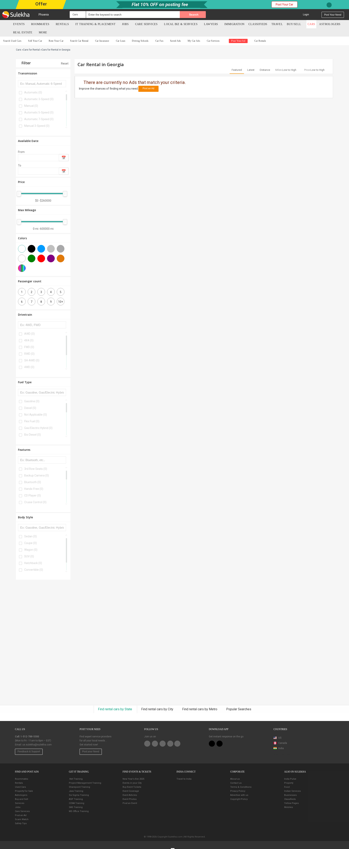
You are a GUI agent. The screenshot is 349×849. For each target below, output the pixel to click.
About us (235, 779)
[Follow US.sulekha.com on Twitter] (155, 744)
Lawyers (211, 24)
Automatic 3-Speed (39, 99)
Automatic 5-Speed (39, 112)
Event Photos (130, 799)
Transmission (27, 73)
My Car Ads (194, 40)
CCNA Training (76, 803)
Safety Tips (21, 823)
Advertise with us (239, 795)
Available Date (28, 141)
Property (288, 783)
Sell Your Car (35, 40)
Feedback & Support (29, 751)
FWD (29, 347)
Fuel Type (25, 382)
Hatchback (33, 563)
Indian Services (292, 791)
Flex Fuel (31, 421)
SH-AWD (31, 360)
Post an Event (130, 803)
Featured (237, 69)
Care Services (146, 24)
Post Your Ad (238, 40)
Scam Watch (21, 819)
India (281, 748)
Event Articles (130, 795)
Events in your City (132, 783)
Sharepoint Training (79, 787)
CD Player (32, 495)
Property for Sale (24, 791)
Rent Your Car (56, 40)
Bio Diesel (32, 434)
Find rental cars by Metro (200, 709)
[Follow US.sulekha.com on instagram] (170, 744)
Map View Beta (281, 754)
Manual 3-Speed (36, 125)
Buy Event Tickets (132, 787)
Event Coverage (131, 791)
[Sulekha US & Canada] (15, 14)
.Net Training (76, 779)
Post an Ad (148, 88)
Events (19, 24)
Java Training (76, 791)
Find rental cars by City (157, 709)
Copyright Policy (239, 799)
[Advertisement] (43, 644)
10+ (60, 301)
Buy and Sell (21, 799)
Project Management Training (85, 783)
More (43, 32)
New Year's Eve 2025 (133, 779)
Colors (22, 238)
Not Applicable (35, 414)
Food (287, 787)
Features (24, 450)
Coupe (30, 543)
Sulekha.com (5, 25)
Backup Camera (36, 475)
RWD (29, 353)
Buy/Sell (294, 24)
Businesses (290, 795)
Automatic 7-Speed (39, 119)
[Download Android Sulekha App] (220, 744)
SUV (29, 556)
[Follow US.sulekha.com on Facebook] (147, 744)
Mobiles (288, 807)
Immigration (234, 24)
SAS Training (76, 807)
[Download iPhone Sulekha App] (212, 744)
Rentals (62, 24)
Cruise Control (35, 502)
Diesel (30, 408)
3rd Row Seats (35, 468)
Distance (265, 69)
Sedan (30, 536)
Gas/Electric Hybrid (38, 428)
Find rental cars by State (115, 709)
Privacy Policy (237, 791)
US (279, 737)
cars (311, 24)
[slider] (19, 194)
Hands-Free (33, 488)
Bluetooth (32, 482)
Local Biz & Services (181, 24)
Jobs (125, 24)
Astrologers (329, 24)
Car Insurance (102, 40)
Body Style (25, 517)
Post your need (332, 14)
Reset (64, 63)
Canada (282, 743)
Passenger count (29, 281)
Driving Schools (140, 40)
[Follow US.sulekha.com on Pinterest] (163, 744)
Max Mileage (27, 210)
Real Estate (22, 32)
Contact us (236, 783)
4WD (29, 367)
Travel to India (184, 779)
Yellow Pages (291, 803)
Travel (277, 24)
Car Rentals (260, 40)
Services (19, 803)
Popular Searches (238, 709)
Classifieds (257, 24)
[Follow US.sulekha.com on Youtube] (177, 744)
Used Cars (20, 787)
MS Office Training (79, 811)
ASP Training (76, 799)
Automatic (33, 92)
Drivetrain (25, 315)
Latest (250, 69)
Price (21, 182)
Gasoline (31, 401)
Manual (31, 105)
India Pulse (290, 779)
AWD (29, 333)
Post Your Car (284, 4)
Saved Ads (175, 40)
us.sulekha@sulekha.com (37, 744)
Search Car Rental (79, 40)
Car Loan (120, 40)
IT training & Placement (95, 24)
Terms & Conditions (240, 787)
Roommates (40, 24)
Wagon (30, 549)
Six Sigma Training (79, 795)
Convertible (33, 569)
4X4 (29, 340)
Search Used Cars (12, 40)
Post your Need (90, 751)
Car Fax (159, 40)
